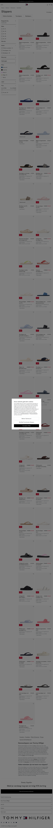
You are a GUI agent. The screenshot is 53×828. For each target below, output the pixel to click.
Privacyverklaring (33, 413)
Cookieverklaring (25, 413)
